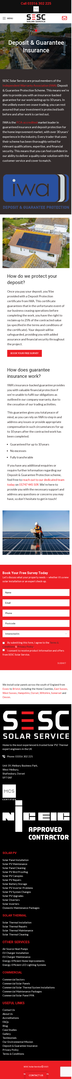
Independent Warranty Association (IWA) (30, 85)
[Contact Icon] (64, 18)
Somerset (56, 692)
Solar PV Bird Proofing (15, 871)
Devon (6, 697)
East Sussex (60, 688)
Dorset (35, 692)
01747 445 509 (29, 484)
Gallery (7, 1033)
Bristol (16, 688)
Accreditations (11, 1017)
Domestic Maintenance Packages (21, 907)
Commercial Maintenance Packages (22, 991)
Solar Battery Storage (15, 883)
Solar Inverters (11, 903)
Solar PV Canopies (13, 875)
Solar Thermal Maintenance (18, 930)
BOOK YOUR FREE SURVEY (25, 353)
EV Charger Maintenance (16, 956)
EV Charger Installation (16, 952)
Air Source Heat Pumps (15, 948)
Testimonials (10, 1037)
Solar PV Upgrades (13, 895)
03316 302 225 (39, 3)
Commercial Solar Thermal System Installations (29, 987)
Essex (6, 688)
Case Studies (10, 1029)
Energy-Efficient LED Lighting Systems (24, 964)
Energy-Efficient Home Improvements (24, 960)
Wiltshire (45, 692)
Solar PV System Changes (17, 891)
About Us (8, 1013)
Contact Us (9, 1009)
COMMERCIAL (12, 972)
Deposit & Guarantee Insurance (20, 1045)
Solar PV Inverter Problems (18, 887)
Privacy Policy (25, 646)
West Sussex (10, 692)
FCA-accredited (27, 122)
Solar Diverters (11, 899)
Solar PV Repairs (12, 879)
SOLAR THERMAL (15, 915)
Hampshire (24, 692)
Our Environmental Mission (18, 1041)
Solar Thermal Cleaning (15, 934)
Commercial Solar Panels (16, 983)
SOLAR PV (10, 853)
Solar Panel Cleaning (14, 867)
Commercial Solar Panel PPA (18, 995)
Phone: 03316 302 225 (20, 756)
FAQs (6, 1021)
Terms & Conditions (13, 1053)
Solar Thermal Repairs (15, 926)
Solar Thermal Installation (17, 922)
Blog (5, 1025)
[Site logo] (36, 17)
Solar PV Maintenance (15, 863)
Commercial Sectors (14, 979)
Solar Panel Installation (16, 859)
